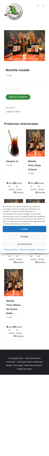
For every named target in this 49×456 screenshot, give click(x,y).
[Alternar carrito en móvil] (38, 5)
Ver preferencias (24, 244)
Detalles (18, 192)
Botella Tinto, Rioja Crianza (34, 165)
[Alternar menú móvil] (43, 5)
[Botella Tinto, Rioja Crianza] (35, 143)
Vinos (18, 111)
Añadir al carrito (18, 97)
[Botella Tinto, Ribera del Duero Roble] (13, 282)
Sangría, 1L (12, 161)
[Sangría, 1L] (13, 143)
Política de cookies (11, 249)
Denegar (24, 236)
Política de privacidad (27, 249)
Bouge (9, 365)
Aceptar (24, 229)
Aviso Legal (41, 249)
